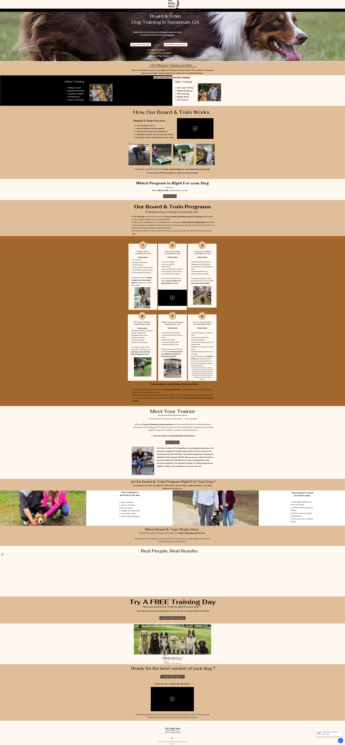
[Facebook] (172, 738)
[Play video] (195, 128)
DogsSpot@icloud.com (173, 730)
